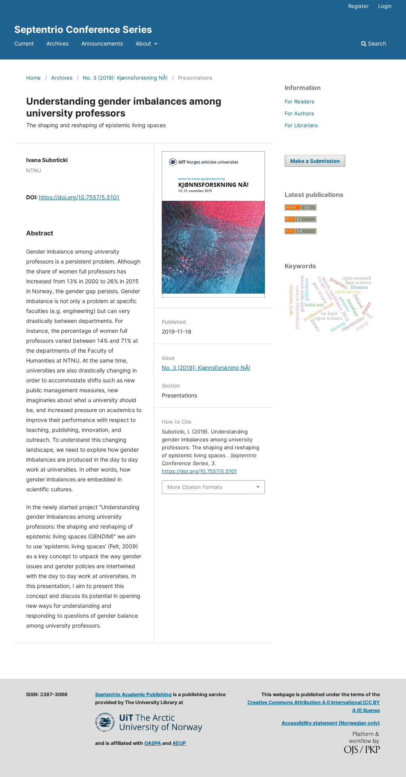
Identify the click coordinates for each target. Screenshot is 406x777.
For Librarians (301, 125)
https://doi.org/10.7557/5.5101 (79, 197)
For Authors (299, 113)
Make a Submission (315, 161)
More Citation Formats (194, 487)
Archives (57, 43)
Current (24, 43)
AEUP (179, 743)
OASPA (152, 743)
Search (376, 43)
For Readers (299, 101)
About (144, 43)
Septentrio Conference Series (83, 29)
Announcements (102, 43)
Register (358, 6)
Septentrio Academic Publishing (133, 694)
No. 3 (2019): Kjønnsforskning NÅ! (125, 77)
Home (33, 77)
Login (385, 6)
